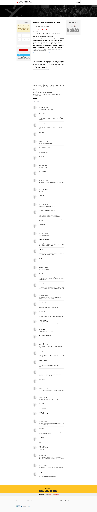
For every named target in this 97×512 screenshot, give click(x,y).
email (50, 494)
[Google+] (40, 491)
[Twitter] (43, 491)
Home (24, 2)
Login (77, 2)
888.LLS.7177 (56, 494)
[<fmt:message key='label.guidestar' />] (23, 506)
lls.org (51, 97)
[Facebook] (51, 491)
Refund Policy (45, 509)
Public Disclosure (53, 509)
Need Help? (41, 494)
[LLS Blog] (54, 491)
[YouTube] (48, 491)
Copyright (29, 509)
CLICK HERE (62, 38)
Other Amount (20, 43)
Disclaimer (40, 509)
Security (24, 509)
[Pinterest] (46, 491)
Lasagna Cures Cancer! (40, 30)
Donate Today (23, 50)
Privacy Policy (19, 509)
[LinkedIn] (56, 491)
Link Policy (34, 509)
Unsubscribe (60, 509)
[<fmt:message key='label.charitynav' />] (18, 506)
